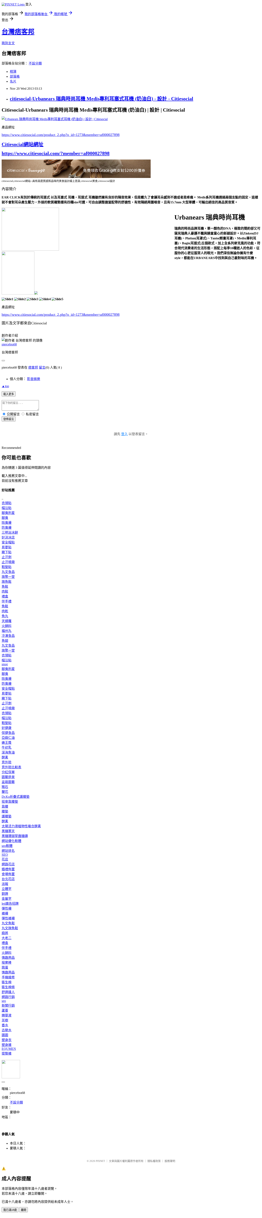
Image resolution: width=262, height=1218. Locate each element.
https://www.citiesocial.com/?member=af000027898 (56, 153)
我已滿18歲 (10, 1209)
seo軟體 (7, 846)
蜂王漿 (6, 742)
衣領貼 (6, 503)
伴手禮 (6, 601)
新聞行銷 (8, 1005)
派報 (5, 884)
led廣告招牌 (10, 903)
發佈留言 (8, 419)
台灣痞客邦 (18, 31)
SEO (5, 854)
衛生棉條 (8, 987)
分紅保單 (8, 772)
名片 (13, 81)
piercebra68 (9, 344)
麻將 (5, 933)
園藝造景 (8, 777)
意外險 (6, 762)
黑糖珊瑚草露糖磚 (15, 836)
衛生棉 (6, 982)
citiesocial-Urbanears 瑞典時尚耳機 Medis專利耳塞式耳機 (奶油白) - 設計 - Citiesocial (101, 98)
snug (5, 664)
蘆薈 (5, 1010)
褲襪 (5, 913)
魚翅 (5, 640)
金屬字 (6, 898)
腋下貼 (6, 552)
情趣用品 (8, 957)
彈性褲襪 (8, 918)
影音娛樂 (33, 379)
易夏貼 (6, 547)
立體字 (6, 889)
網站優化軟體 (11, 841)
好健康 (6, 728)
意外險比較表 (11, 767)
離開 (23, 1209)
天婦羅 (6, 621)
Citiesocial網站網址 (22, 144)
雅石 (5, 787)
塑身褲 (6, 1045)
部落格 (15, 76)
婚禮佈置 (8, 869)
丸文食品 (8, 572)
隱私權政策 (154, 1161)
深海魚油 (8, 752)
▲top (5, 386)
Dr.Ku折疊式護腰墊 (15, 796)
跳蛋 (5, 967)
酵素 (5, 757)
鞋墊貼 (6, 567)
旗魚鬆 (6, 581)
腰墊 (5, 811)
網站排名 (8, 850)
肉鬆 (5, 591)
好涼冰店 (8, 537)
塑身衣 (6, 1040)
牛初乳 (6, 747)
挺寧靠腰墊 (10, 801)
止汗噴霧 (8, 562)
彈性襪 (6, 908)
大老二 (6, 938)
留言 (42, 367)
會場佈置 (8, 874)
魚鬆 (5, 586)
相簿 (13, 71)
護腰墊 (6, 816)
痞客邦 (33, 367)
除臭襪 (6, 522)
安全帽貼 (8, 542)
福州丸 (6, 631)
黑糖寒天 (8, 831)
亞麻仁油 (8, 737)
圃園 (5, 1035)
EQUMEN (9, 1048)
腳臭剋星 (8, 513)
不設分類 (35, 63)
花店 (5, 859)
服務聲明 (170, 1161)
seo (4, 1001)
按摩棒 (6, 962)
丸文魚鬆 (8, 923)
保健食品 (8, 733)
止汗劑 (6, 557)
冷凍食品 (8, 635)
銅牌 (5, 893)
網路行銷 (8, 997)
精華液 (6, 1015)
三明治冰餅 (10, 532)
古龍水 (6, 1030)
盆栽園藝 (8, 782)
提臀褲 (6, 1053)
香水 (5, 1025)
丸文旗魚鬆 (10, 928)
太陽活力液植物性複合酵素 (21, 826)
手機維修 (8, 977)
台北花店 (8, 879)
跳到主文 (8, 43)
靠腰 (5, 806)
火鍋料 (6, 626)
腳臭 (5, 518)
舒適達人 (8, 992)
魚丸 (5, 616)
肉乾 (5, 611)
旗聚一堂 (8, 576)
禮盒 (5, 596)
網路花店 (8, 864)
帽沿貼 (6, 508)
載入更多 (8, 394)
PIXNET (100, 1161)
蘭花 (5, 792)
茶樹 (5, 1020)
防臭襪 (6, 527)
